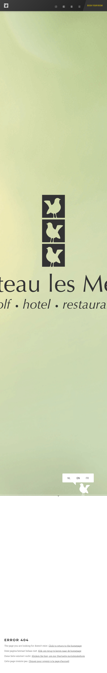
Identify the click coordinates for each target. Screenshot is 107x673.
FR (87, 478)
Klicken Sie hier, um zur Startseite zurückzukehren (58, 656)
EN (78, 478)
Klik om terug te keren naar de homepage (59, 650)
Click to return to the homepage (65, 645)
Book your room (95, 5)
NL (68, 478)
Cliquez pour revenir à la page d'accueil (49, 661)
